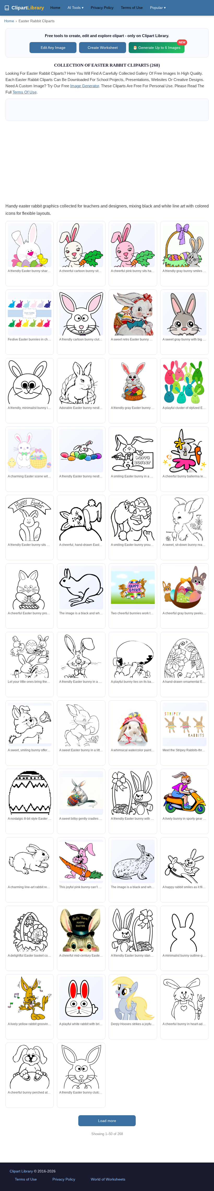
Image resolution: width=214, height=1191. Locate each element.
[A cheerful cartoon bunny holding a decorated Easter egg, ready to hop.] (133, 528)
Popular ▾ (158, 7)
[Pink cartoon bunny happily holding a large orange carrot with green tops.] (81, 861)
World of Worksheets (108, 1179)
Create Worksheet (103, 47)
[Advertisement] (107, 161)
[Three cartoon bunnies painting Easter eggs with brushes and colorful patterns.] (30, 661)
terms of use (25, 92)
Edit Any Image (53, 47)
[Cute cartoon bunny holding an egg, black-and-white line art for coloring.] (81, 1076)
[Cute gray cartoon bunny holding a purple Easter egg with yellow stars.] (184, 326)
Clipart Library (21, 1171)
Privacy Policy (102, 7)
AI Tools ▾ (76, 7)
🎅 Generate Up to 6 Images (159, 46)
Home (55, 7)
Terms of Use (132, 7)
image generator (84, 86)
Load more (107, 1121)
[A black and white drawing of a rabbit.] (81, 587)
